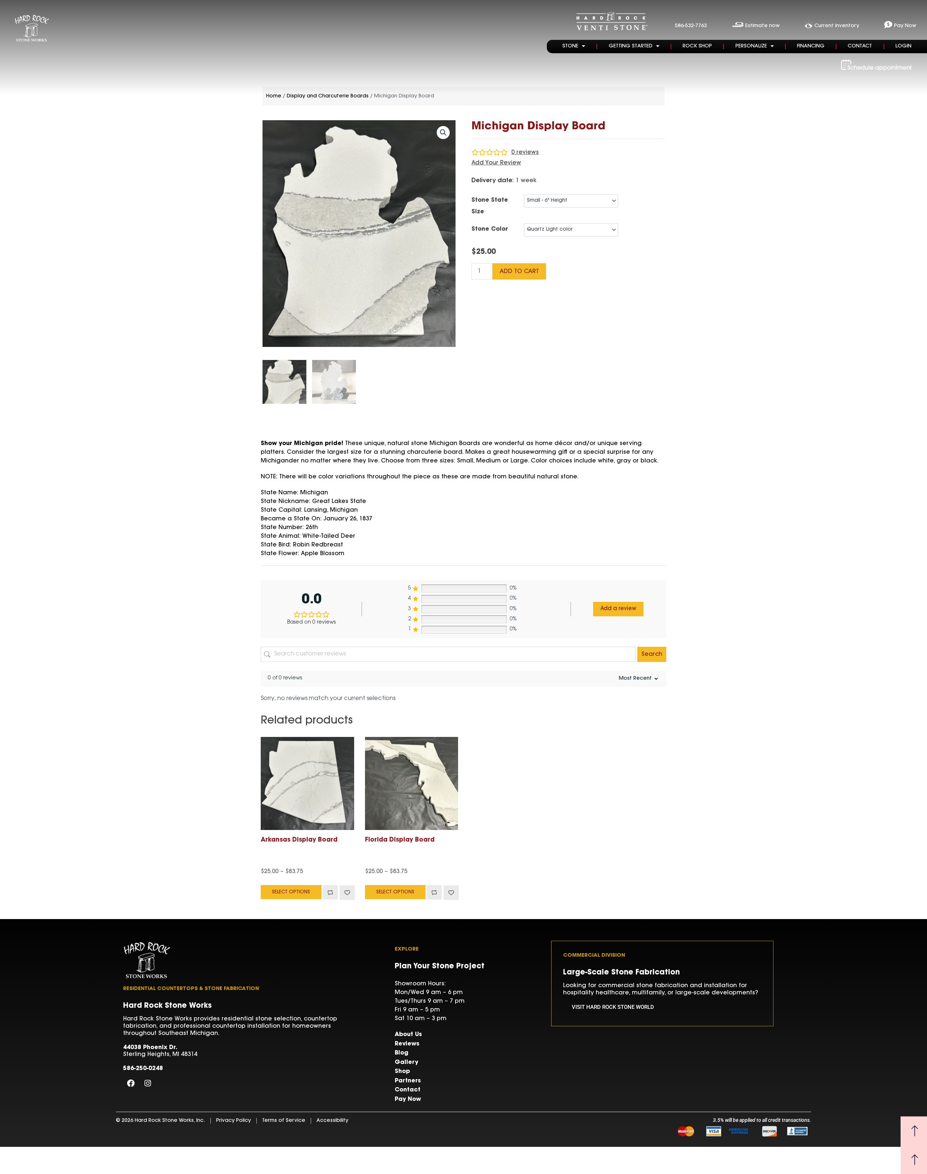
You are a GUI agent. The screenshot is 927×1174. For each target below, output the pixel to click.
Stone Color (489, 229)
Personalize (751, 46)
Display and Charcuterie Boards (328, 96)
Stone (570, 46)
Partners (408, 1081)
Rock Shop (697, 46)
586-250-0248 (143, 1069)
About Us (408, 1034)
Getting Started (631, 46)
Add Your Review (496, 163)
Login (903, 46)
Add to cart (519, 271)
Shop (402, 1071)
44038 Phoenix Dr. (150, 1048)
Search (651, 654)
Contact (860, 46)
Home (273, 96)
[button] (443, 132)
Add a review (618, 609)
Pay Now (408, 1099)
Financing (811, 46)
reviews (525, 152)
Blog (401, 1053)
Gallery (406, 1062)
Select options (291, 892)
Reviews (407, 1044)
